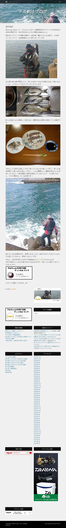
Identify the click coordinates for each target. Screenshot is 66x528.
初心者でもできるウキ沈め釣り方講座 (16, 359)
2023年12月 (37, 384)
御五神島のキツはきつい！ (13, 333)
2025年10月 (37, 359)
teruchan (50, 337)
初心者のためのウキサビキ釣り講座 (15, 361)
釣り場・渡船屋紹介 (11, 368)
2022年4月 (37, 422)
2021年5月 (37, 443)
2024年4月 (37, 376)
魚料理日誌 (8, 372)
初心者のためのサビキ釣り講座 (14, 363)
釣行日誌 (7, 370)
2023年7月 (37, 393)
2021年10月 (37, 434)
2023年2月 (37, 403)
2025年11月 (37, 357)
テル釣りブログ (33, 11)
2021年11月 (37, 432)
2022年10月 (37, 411)
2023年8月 (37, 391)
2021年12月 (37, 430)
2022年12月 (37, 407)
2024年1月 (37, 382)
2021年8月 (37, 438)
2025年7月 (37, 365)
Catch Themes (57, 523)
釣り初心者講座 (9, 366)
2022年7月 (37, 416)
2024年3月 (37, 378)
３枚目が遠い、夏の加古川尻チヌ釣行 (16, 340)
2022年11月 (37, 409)
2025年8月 (37, 363)
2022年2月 (37, 426)
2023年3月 (37, 401)
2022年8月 (37, 414)
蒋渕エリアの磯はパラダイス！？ (15, 331)
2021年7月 (37, 439)
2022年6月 (37, 418)
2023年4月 (37, 399)
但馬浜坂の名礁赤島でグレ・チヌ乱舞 (45, 331)
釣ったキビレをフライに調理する (43, 342)
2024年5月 (37, 374)
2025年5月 (37, 368)
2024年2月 (37, 380)
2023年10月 (37, 388)
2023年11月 (37, 386)
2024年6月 (37, 372)
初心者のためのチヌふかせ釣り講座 (15, 365)
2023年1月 (37, 405)
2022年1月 (37, 428)
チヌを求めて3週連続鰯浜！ (13, 335)
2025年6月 (37, 366)
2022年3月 (37, 424)
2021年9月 (37, 436)
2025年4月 (37, 370)
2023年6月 (37, 395)
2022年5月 (37, 420)
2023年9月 (37, 389)
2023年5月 (37, 397)
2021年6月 (37, 441)
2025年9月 (37, 361)
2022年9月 (37, 413)
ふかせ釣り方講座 (10, 357)
